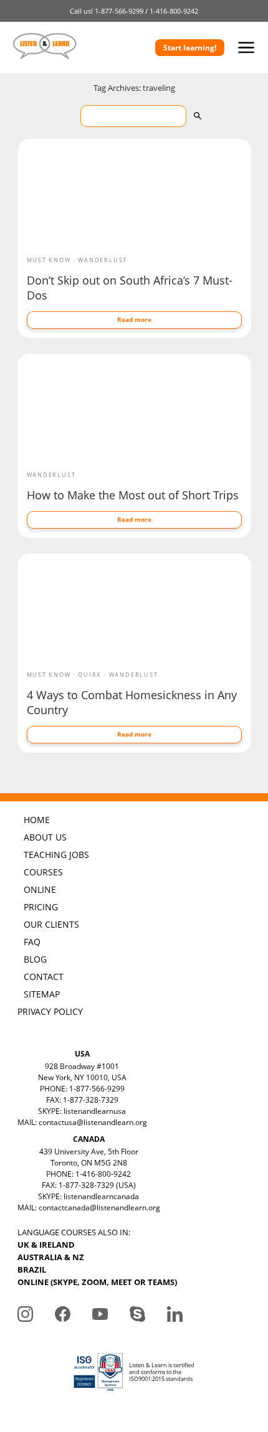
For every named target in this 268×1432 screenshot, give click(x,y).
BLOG (35, 959)
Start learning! (189, 47)
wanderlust (102, 260)
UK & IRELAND (46, 1244)
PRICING (41, 907)
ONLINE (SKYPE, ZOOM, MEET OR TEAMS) (97, 1282)
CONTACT (44, 976)
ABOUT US (45, 837)
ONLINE (40, 889)
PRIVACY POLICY (50, 1011)
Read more (134, 319)
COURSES (43, 872)
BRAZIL (31, 1269)
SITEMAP (42, 994)
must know (49, 260)
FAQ (32, 942)
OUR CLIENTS (51, 924)
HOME (37, 820)
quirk (90, 675)
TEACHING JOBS (56, 854)
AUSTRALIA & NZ (50, 1257)
